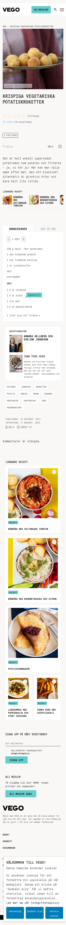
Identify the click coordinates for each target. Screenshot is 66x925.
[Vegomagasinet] (11, 10)
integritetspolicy (20, 753)
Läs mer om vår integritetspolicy (33, 901)
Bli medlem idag (21, 793)
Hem (4, 26)
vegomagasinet (14, 407)
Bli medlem (9, 121)
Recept (6, 834)
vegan (36, 393)
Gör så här (48, 228)
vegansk (48, 393)
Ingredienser (18, 228)
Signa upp (16, 759)
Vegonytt (7, 840)
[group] (15, 200)
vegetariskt (30, 400)
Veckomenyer (9, 847)
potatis (11, 393)
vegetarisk (12, 400)
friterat (11, 386)
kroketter (41, 386)
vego (44, 400)
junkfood (26, 386)
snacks (24, 393)
